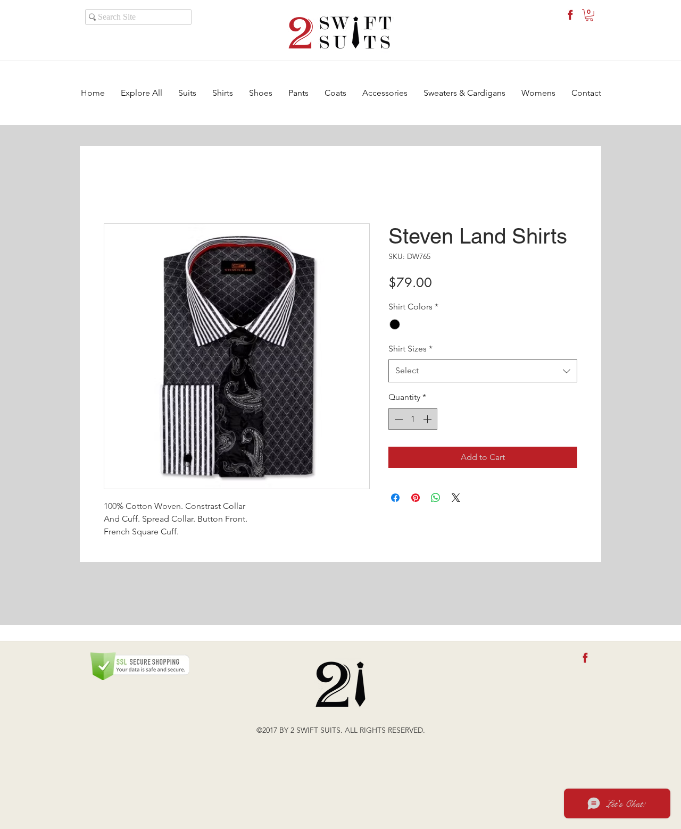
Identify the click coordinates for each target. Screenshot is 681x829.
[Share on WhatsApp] (435, 497)
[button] (589, 15)
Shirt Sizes (410, 349)
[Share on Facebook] (395, 497)
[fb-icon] (570, 15)
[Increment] (428, 419)
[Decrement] (397, 419)
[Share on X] (456, 497)
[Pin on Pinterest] (415, 497)
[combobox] (482, 370)
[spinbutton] (413, 419)
